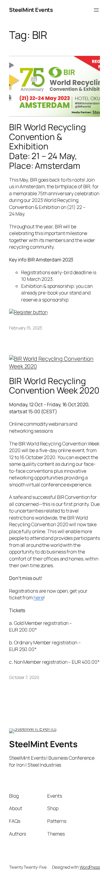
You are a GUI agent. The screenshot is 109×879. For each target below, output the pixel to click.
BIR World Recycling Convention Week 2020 (54, 385)
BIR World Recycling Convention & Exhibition (47, 146)
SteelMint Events (31, 9)
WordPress (90, 867)
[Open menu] (96, 10)
